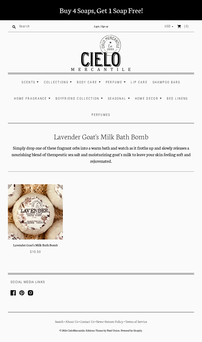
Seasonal (118, 98)
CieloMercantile (76, 330)
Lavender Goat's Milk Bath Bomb (35, 245)
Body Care (87, 82)
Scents (29, 82)
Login (96, 26)
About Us (71, 321)
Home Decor (147, 98)
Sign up (104, 26)
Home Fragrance (31, 98)
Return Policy (114, 321)
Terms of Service (136, 321)
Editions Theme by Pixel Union (103, 330)
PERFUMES (101, 115)
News (99, 321)
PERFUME (115, 82)
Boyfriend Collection (78, 98)
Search (59, 321)
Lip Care (139, 82)
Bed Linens (177, 98)
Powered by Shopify (131, 330)
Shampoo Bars (166, 82)
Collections (57, 82)
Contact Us (87, 321)
